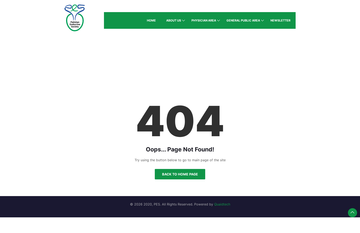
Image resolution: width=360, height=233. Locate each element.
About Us (173, 20)
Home (151, 20)
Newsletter (280, 20)
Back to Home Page (180, 174)
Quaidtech (222, 204)
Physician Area (203, 20)
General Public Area (243, 20)
